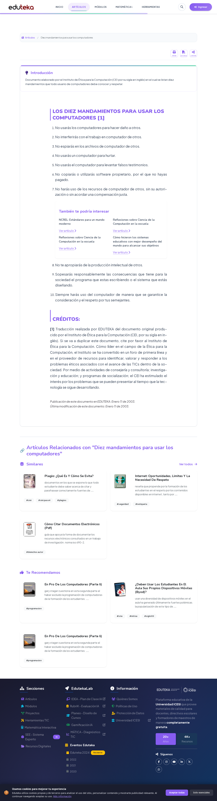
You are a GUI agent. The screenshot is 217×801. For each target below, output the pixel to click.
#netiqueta (141, 504)
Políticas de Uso (126, 706)
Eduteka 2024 (86, 752)
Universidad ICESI (128, 720)
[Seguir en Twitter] (189, 762)
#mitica (133, 616)
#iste (120, 616)
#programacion (34, 608)
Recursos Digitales (38, 746)
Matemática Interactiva (40, 727)
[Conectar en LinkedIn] (182, 762)
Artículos (30, 37)
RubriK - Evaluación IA (84, 706)
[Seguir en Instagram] (166, 762)
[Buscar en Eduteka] (182, 7)
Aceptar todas (177, 792)
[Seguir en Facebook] (159, 762)
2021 (73, 765)
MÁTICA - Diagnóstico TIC (85, 734)
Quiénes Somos (127, 699)
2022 (73, 759)
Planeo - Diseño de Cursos (84, 715)
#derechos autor (34, 552)
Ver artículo (66, 230)
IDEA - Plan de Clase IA (86, 699)
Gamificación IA (82, 725)
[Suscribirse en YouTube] (174, 762)
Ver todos (186, 464)
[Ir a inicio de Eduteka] (21, 7)
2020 (73, 771)
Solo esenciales (201, 792)
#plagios (61, 500)
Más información (62, 796)
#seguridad (123, 504)
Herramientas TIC (37, 720)
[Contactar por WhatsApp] (159, 769)
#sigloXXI (149, 616)
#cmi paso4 (44, 500)
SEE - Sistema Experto (41, 737)
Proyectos (32, 713)
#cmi (28, 500)
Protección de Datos (130, 713)
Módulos (31, 706)
